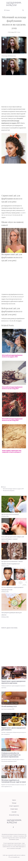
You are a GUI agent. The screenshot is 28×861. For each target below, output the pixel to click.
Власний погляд (14, 815)
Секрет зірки (14, 809)
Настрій (14, 812)
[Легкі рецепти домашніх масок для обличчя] (14, 602)
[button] (23, 10)
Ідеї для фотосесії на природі (10, 514)
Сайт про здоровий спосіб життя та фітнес (14, 855)
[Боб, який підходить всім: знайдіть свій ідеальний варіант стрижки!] (14, 527)
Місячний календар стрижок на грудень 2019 (13, 488)
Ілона (19, 32)
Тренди (14, 803)
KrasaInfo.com (15, 857)
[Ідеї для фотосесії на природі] (14, 504)
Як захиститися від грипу (8, 490)
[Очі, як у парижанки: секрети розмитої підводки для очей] (14, 576)
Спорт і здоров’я (14, 806)
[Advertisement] (14, 90)
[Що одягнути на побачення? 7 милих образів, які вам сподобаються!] (14, 551)
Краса (4, 487)
